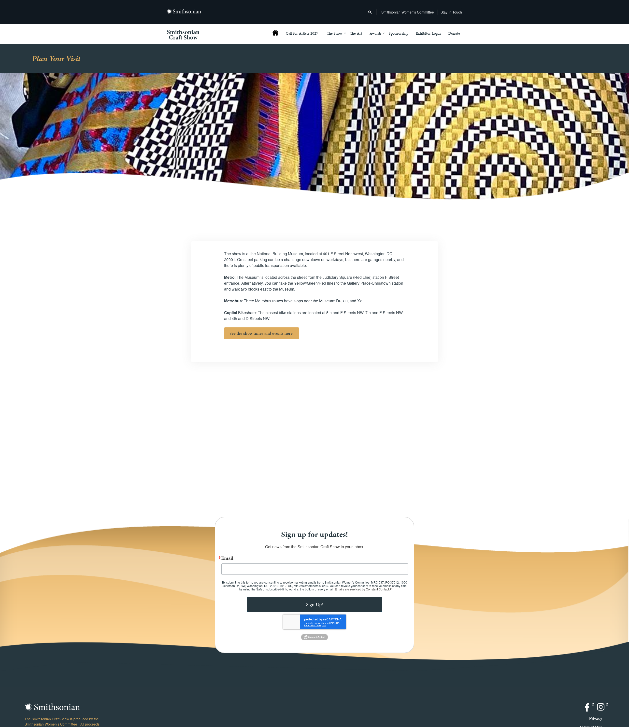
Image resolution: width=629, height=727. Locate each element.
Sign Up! (314, 604)
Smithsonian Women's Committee (407, 12)
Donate (454, 33)
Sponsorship (398, 33)
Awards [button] (375, 33)
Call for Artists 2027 (302, 33)
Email (227, 558)
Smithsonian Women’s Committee (51, 724)
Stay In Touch (451, 12)
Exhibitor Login (428, 33)
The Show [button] (335, 33)
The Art (356, 33)
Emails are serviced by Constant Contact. (362, 589)
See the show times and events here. (261, 333)
